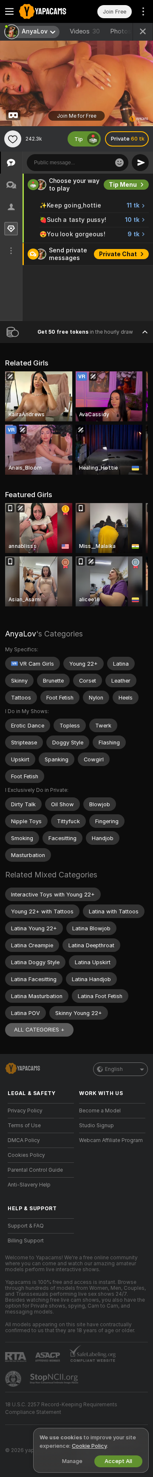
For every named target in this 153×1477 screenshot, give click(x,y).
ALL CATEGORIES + (39, 1029)
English (114, 1069)
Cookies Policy (26, 1155)
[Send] (140, 162)
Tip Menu (123, 184)
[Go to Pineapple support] (14, 1379)
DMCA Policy (24, 1140)
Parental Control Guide (35, 1170)
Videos (85, 31)
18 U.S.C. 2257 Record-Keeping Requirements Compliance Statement (61, 1408)
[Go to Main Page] (47, 11)
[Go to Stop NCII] (55, 1379)
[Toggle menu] (9, 11)
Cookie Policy (89, 1446)
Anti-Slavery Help (29, 1185)
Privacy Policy (25, 1111)
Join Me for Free (76, 116)
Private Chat (118, 254)
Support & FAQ (26, 1226)
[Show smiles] (119, 163)
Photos (128, 31)
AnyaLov (20, 633)
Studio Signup (96, 1125)
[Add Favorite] (12, 138)
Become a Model (100, 1111)
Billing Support (26, 1241)
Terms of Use (24, 1125)
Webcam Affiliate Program (111, 1140)
